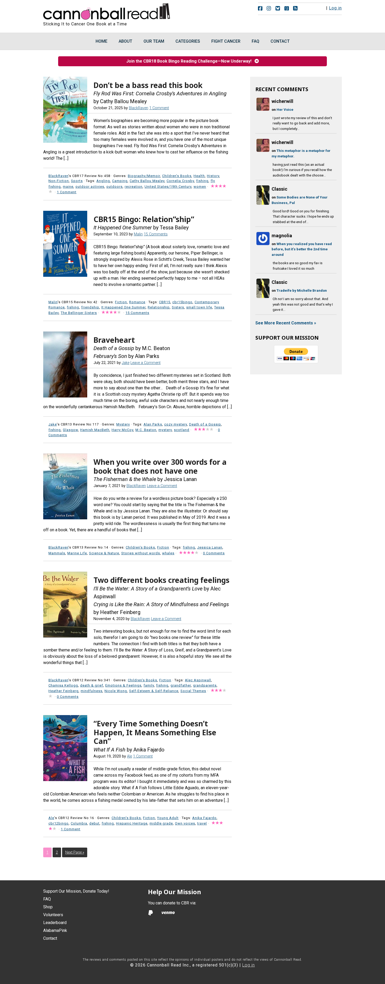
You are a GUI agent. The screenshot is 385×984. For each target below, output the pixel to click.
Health (199, 176)
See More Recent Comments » (285, 322)
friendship (90, 307)
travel (202, 823)
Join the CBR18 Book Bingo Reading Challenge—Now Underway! (190, 61)
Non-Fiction (58, 181)
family (149, 685)
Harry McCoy (122, 430)
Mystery (123, 424)
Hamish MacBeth (94, 430)
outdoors (114, 187)
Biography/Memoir (144, 176)
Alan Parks (153, 424)
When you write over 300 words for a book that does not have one (160, 466)
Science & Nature (104, 553)
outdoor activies (89, 187)
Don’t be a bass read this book (148, 85)
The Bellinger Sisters (79, 313)
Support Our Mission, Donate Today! (76, 891)
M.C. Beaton (145, 430)
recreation (133, 187)
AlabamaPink (55, 930)
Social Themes (193, 691)
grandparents (205, 685)
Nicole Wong (115, 691)
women (200, 187)
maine (68, 187)
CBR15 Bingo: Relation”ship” (144, 219)
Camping (120, 181)
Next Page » (74, 852)
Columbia (79, 823)
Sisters (178, 307)
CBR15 (164, 302)
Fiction (121, 302)
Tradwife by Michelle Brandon (302, 290)
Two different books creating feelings (161, 580)
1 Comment (159, 108)
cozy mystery (175, 424)
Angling (103, 181)
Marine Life (77, 553)
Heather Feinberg (63, 691)
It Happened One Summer (123, 307)
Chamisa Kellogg (63, 685)
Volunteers (53, 914)
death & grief (91, 685)
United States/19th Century (168, 187)
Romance (137, 302)
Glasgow (70, 430)
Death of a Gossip (205, 424)
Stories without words (140, 553)
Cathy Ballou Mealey (147, 181)
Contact (50, 938)
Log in (335, 7)
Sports (77, 181)
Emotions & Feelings (123, 685)
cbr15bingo (182, 302)
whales (168, 553)
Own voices (185, 823)
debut (94, 823)
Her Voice (285, 109)
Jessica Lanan (209, 547)
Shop (48, 906)
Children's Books (176, 176)
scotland (181, 430)
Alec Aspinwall (198, 680)
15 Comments (156, 234)
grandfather (180, 685)
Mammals (56, 553)
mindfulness (91, 691)
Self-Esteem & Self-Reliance (153, 691)
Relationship (159, 307)
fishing (202, 181)
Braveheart (114, 340)
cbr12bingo (58, 823)
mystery (165, 430)
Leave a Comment (145, 363)
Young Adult (168, 818)
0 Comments (214, 553)
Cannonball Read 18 (106, 10)
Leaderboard (55, 922)
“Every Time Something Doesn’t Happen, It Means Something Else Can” (155, 732)
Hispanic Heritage (131, 823)
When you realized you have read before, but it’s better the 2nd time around (302, 249)
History (213, 176)
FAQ (47, 899)
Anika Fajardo (204, 818)
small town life (199, 307)
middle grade (161, 823)
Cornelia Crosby (180, 181)
